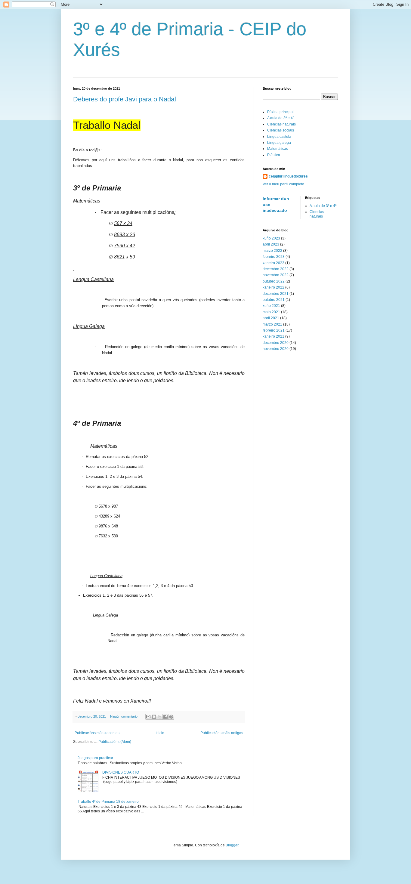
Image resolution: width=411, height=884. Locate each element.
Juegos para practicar (95, 758)
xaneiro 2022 (273, 287)
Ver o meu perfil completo (283, 184)
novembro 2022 (276, 275)
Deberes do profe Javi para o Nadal (124, 99)
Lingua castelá (279, 136)
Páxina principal (280, 112)
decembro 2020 (276, 343)
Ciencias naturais (281, 124)
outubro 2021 (274, 300)
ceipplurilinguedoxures (288, 176)
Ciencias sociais (280, 130)
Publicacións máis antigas (221, 733)
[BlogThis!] (154, 717)
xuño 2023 (271, 238)
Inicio (160, 733)
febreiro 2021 (274, 330)
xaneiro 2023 (273, 263)
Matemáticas (277, 149)
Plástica (273, 155)
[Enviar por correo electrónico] (148, 717)
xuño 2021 (271, 306)
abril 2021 (271, 318)
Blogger (232, 845)
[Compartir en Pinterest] (171, 717)
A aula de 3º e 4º (280, 118)
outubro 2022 (274, 281)
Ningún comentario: (124, 716)
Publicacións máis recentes (97, 733)
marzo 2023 (272, 251)
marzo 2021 (272, 324)
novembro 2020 (276, 349)
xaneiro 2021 (273, 336)
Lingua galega (279, 143)
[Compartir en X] (160, 717)
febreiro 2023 (274, 257)
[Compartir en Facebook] (165, 717)
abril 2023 (271, 244)
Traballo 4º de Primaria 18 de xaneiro (108, 801)
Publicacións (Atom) (114, 742)
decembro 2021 (276, 294)
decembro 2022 (276, 269)
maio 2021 (271, 312)
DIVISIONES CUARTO (120, 772)
